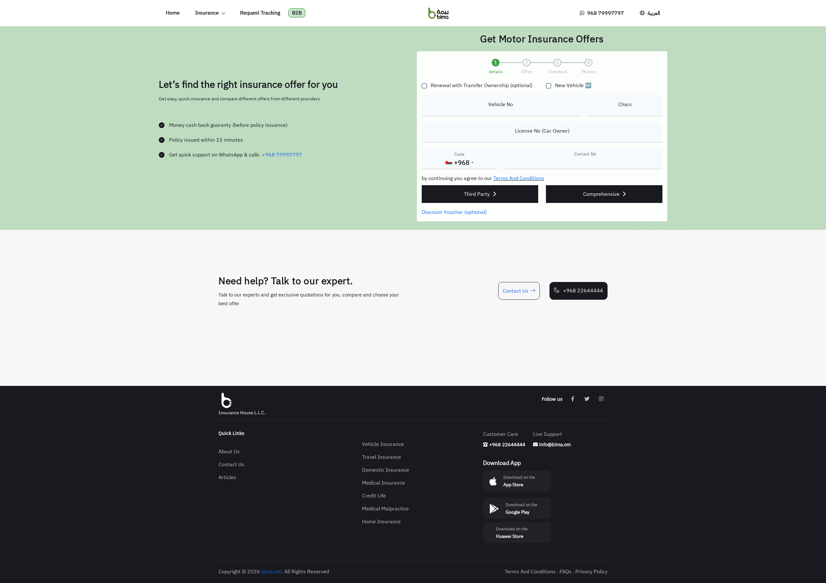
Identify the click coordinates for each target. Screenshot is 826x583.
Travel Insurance (381, 457)
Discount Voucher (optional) (454, 212)
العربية (653, 13)
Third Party (477, 194)
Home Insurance (381, 522)
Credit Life (374, 496)
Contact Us (516, 291)
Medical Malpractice (385, 509)
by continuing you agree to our (457, 178)
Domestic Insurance (385, 470)
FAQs (565, 572)
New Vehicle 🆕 (573, 85)
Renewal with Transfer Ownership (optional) (481, 85)
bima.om (271, 572)
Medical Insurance (383, 483)
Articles (227, 477)
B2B (297, 13)
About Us (229, 452)
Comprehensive (602, 194)
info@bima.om (554, 444)
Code (459, 154)
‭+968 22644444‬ (582, 291)
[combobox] (459, 163)
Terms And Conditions (518, 178)
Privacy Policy (591, 572)
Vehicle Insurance (383, 444)
